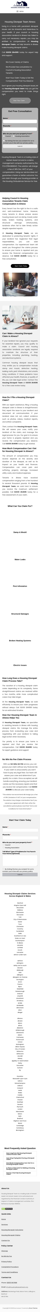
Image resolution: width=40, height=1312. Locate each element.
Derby (20, 1063)
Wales (20, 1093)
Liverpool (20, 1088)
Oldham (20, 1086)
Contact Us (5, 1241)
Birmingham (20, 1130)
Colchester (20, 1037)
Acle (20, 972)
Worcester (20, 915)
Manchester (20, 1111)
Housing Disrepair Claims (10, 1235)
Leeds (20, 1090)
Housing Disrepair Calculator (12, 1230)
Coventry (20, 929)
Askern (20, 1035)
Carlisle (20, 1095)
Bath (20, 1116)
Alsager (20, 1012)
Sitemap (4, 1251)
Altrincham (20, 1008)
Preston (20, 984)
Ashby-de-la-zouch (20, 965)
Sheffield (20, 1102)
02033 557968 (12, 1283)
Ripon (20, 986)
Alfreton (20, 1018)
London (20, 1109)
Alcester (20, 968)
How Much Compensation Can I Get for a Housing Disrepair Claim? (20, 1163)
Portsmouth (20, 1040)
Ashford (20, 961)
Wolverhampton (20, 1083)
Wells (20, 933)
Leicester (20, 945)
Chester (20, 1100)
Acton (20, 982)
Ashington (20, 963)
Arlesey (20, 1058)
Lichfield (20, 948)
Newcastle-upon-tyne (20, 1079)
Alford (20, 1025)
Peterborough (20, 991)
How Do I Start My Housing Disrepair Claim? (18, 1173)
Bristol (20, 1123)
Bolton (20, 1114)
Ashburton (20, 1051)
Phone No (7, 126)
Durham (20, 1068)
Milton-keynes (20, 1047)
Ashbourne (20, 1054)
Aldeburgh (20, 970)
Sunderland (20, 931)
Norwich (20, 1104)
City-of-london (20, 1049)
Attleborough (20, 1030)
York (20, 917)
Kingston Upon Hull (20, 905)
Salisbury (20, 910)
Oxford (20, 1042)
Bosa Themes (33, 1308)
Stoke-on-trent (20, 938)
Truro (20, 924)
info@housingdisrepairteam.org (17, 1287)
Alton (20, 1010)
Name (6, 118)
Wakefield (20, 989)
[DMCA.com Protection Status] (7, 1209)
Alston (20, 1023)
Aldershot (20, 1028)
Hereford (20, 903)
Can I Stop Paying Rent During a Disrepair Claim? (20, 1158)
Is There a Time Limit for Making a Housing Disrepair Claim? (20, 1168)
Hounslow (20, 1076)
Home (3, 1219)
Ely (20, 1070)
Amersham (20, 998)
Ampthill (20, 996)
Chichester (20, 926)
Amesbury (20, 1001)
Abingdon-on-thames (20, 977)
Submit (20, 148)
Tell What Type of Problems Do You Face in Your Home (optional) (19, 853)
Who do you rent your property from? (18, 134)
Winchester (20, 912)
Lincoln (20, 950)
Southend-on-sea (20, 936)
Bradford (20, 1118)
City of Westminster (20, 919)
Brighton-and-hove (20, 1121)
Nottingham (20, 1044)
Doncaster (20, 1065)
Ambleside (20, 1005)
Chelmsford (20, 1097)
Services (4, 1225)
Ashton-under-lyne (20, 955)
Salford (20, 1081)
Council (8, 136)
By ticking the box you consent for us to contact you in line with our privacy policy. (18, 142)
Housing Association (22, 136)
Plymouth (20, 1107)
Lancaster (20, 952)
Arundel (20, 1056)
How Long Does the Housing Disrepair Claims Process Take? (19, 1153)
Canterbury (20, 1128)
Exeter (20, 922)
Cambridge (20, 1126)
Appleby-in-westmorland (20, 1061)
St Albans (20, 943)
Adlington (20, 975)
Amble (20, 1003)
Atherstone (20, 1033)
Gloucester (20, 908)
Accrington (20, 980)
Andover (20, 994)
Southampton (20, 941)
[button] (20, 11)
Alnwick (20, 1021)
